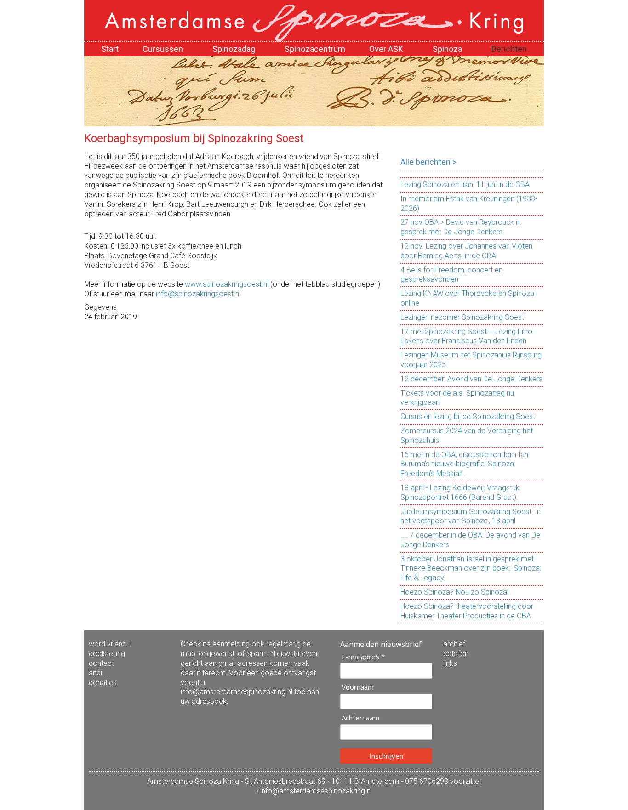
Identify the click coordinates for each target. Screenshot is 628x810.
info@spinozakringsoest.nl (198, 293)
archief (454, 644)
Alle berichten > (428, 162)
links (450, 663)
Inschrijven (386, 755)
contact (101, 663)
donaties (103, 682)
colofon (455, 653)
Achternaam (360, 718)
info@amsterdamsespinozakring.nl (316, 791)
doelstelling (107, 653)
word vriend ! (109, 644)
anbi (95, 672)
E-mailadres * (363, 656)
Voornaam (358, 687)
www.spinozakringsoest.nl (226, 284)
